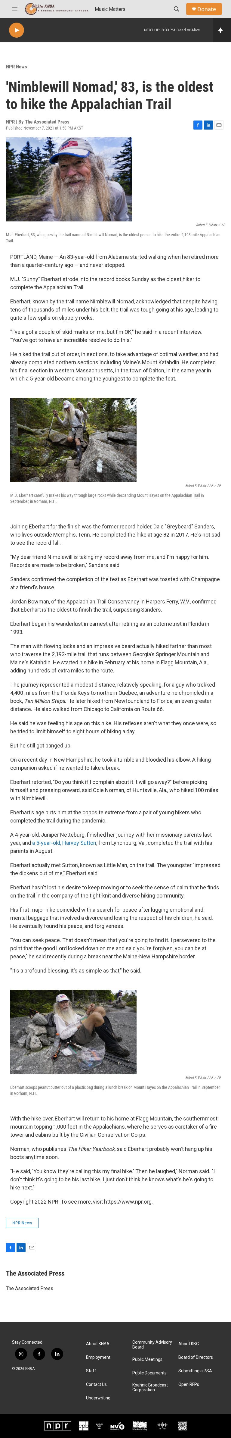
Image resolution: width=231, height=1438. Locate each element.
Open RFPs (188, 1384)
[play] (16, 30)
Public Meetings (147, 1359)
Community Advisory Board (152, 1344)
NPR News (16, 67)
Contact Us (96, 1384)
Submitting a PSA (195, 1371)
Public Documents (149, 1373)
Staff (91, 1371)
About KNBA (97, 1344)
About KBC (188, 1344)
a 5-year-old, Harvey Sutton (63, 843)
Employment (98, 1357)
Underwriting (98, 1398)
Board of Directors (195, 1357)
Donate (206, 9)
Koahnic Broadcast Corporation (150, 1387)
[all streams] (222, 30)
